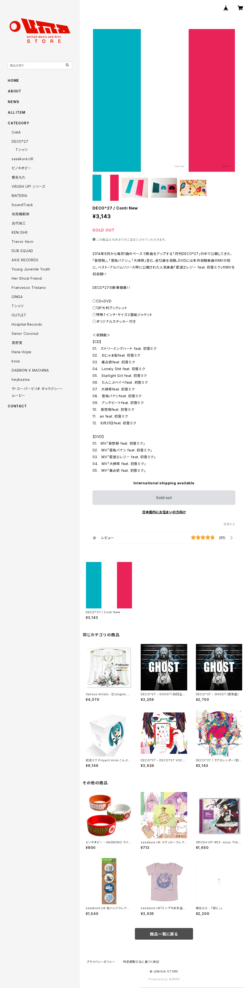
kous (16, 361)
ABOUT (14, 91)
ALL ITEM (16, 112)
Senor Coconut (25, 333)
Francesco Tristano (29, 287)
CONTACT (17, 406)
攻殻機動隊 (21, 214)
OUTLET (19, 315)
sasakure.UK (23, 159)
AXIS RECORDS (25, 260)
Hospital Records (27, 324)
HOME (13, 80)
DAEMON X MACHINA (30, 370)
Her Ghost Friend (27, 278)
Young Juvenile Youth (31, 269)
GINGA (17, 297)
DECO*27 (20, 141)
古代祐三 (19, 223)
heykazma (21, 379)
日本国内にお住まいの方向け (164, 512)
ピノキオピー (21, 168)
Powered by (158, 979)
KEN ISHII (20, 232)
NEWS (13, 102)
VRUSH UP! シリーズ (28, 186)
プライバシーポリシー (101, 962)
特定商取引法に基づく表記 (141, 962)
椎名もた (18, 177)
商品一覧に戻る (164, 934)
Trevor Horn (22, 242)
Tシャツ (22, 150)
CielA (16, 132)
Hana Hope (21, 352)
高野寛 (17, 343)
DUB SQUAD (22, 251)
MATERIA (19, 196)
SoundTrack (22, 205)
